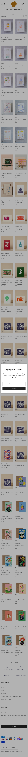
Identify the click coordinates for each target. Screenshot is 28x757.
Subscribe (14, 388)
